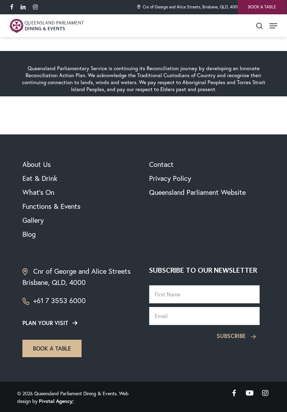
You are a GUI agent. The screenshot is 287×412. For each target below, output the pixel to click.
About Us (36, 164)
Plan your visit (45, 322)
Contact (161, 164)
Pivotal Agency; (56, 401)
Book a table (52, 348)
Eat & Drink (39, 178)
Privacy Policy (170, 178)
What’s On (38, 192)
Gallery (33, 220)
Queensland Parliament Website (197, 192)
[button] (273, 25)
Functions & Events (51, 206)
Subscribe (232, 335)
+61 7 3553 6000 (58, 300)
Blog (29, 234)
